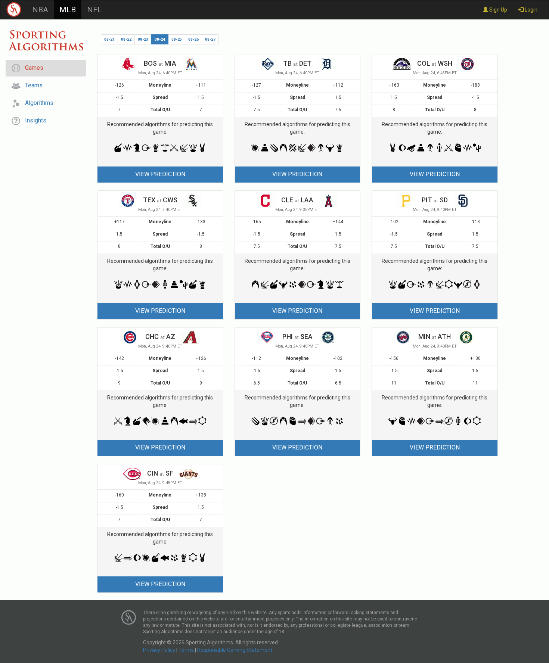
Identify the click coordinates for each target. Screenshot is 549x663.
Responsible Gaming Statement (234, 650)
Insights (33, 120)
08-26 (193, 39)
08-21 (109, 39)
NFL (94, 9)
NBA (40, 9)
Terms (186, 650)
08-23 (143, 39)
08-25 (176, 39)
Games (32, 67)
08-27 (210, 39)
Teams (32, 85)
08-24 (160, 39)
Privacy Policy (159, 650)
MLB (67, 9)
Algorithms (37, 102)
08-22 (126, 39)
